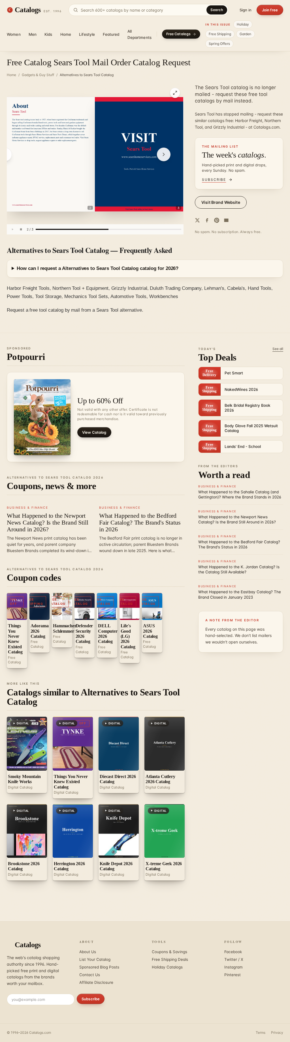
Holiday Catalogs (167, 967)
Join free (270, 10)
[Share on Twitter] (197, 220)
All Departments (139, 34)
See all (277, 349)
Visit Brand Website (220, 202)
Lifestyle (87, 34)
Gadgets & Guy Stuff (38, 75)
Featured (111, 34)
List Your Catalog (94, 959)
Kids (48, 34)
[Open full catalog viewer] (175, 93)
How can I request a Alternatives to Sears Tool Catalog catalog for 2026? (97, 268)
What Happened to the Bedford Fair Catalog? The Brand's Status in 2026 (139, 522)
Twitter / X (233, 959)
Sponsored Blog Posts (99, 967)
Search (216, 10)
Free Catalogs (178, 34)
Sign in (245, 10)
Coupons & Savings (169, 951)
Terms (260, 1032)
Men (33, 34)
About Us (87, 951)
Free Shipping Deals (170, 959)
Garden (245, 34)
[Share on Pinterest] (216, 220)
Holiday (243, 24)
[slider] (108, 229)
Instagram (233, 967)
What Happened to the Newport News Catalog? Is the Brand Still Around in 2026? (47, 522)
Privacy (277, 1032)
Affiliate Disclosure (96, 982)
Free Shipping (220, 34)
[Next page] (163, 154)
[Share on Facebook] (207, 220)
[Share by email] (226, 220)
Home (65, 34)
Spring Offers (219, 43)
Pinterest (232, 974)
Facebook (233, 951)
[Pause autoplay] (21, 229)
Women (14, 34)
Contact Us (89, 974)
